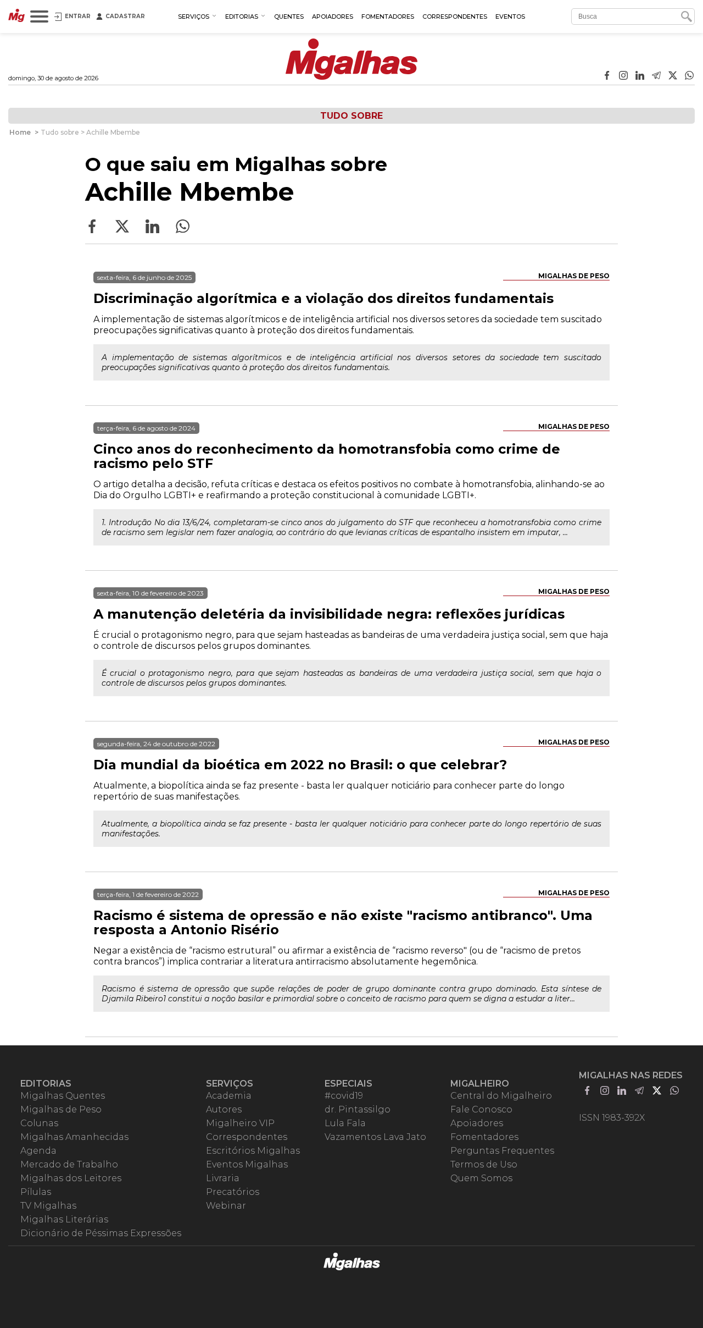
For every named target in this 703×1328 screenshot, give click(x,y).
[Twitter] (673, 76)
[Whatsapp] (689, 76)
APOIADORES (332, 16)
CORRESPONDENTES (454, 16)
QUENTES (289, 16)
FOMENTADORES (387, 16)
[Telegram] (656, 76)
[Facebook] (607, 76)
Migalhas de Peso (574, 276)
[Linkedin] (640, 76)
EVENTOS (510, 16)
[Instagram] (623, 76)
